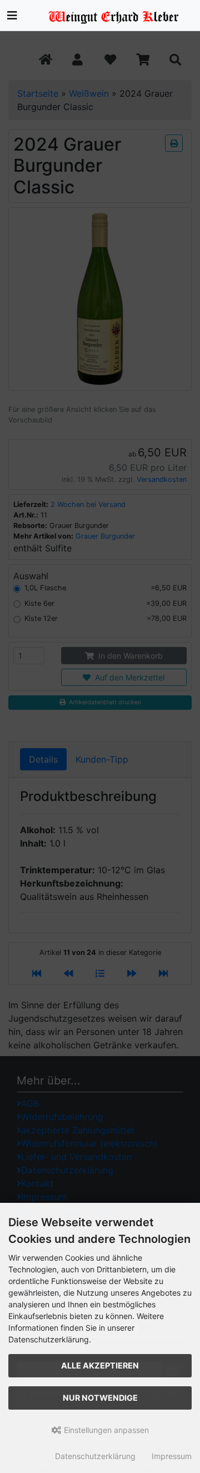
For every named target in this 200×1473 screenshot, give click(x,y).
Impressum (172, 1456)
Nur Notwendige (100, 1397)
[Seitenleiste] (12, 15)
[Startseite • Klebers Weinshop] (116, 13)
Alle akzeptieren (100, 1365)
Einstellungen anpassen (105, 1430)
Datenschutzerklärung (95, 1456)
